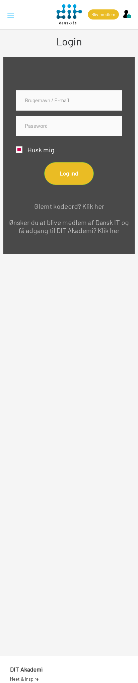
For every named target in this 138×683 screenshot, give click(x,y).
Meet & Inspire (24, 679)
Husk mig (41, 150)
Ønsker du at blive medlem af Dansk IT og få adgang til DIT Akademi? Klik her (69, 226)
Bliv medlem (103, 14)
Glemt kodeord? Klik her (69, 206)
